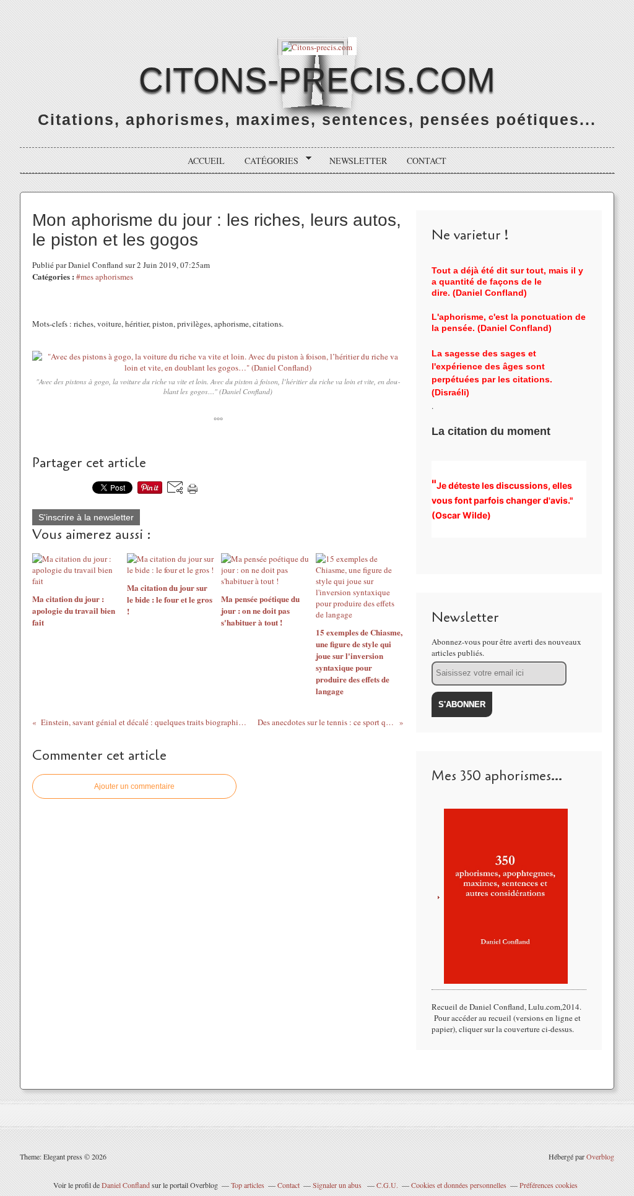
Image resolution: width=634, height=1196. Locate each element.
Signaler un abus (338, 1185)
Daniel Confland (126, 1185)
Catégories (267, 161)
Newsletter (358, 160)
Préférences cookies (548, 1185)
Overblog (600, 1156)
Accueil (206, 160)
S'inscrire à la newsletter (86, 517)
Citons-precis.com (317, 80)
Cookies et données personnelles (458, 1185)
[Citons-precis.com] (317, 46)
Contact (426, 160)
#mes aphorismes (104, 276)
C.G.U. (387, 1185)
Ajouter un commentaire (134, 786)
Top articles (247, 1185)
